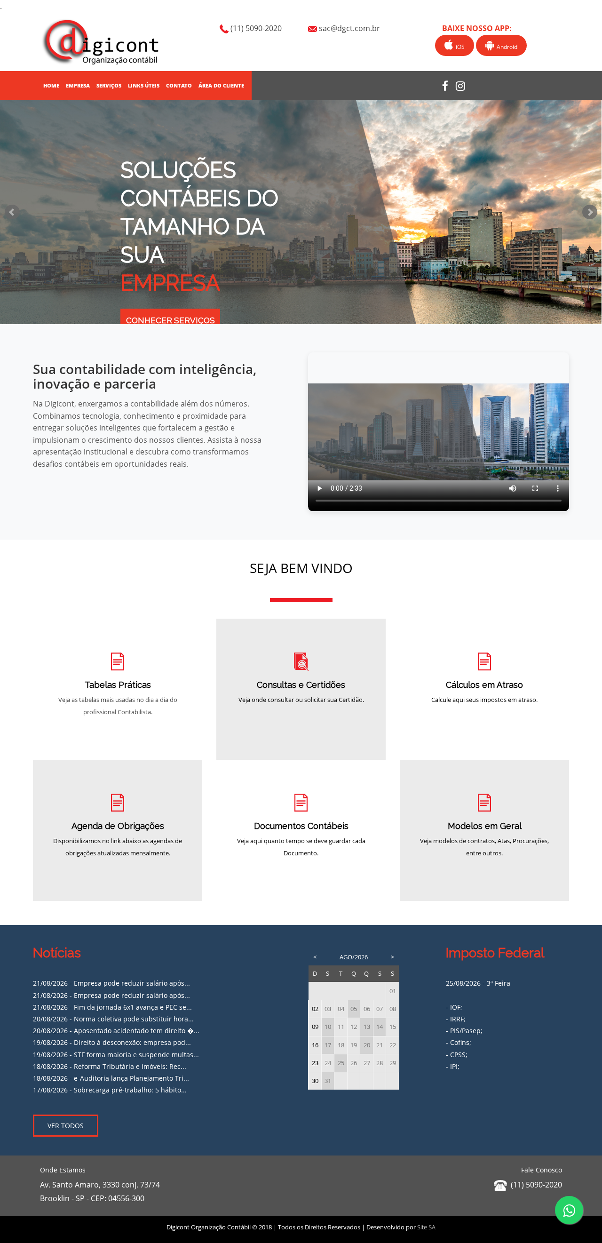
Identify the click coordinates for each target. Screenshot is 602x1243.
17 (328, 1045)
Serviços (108, 85)
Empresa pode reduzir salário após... (132, 983)
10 (328, 1027)
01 (392, 991)
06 (367, 1009)
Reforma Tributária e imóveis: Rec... (130, 1066)
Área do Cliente (221, 85)
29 (392, 1063)
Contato (179, 85)
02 (315, 1009)
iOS (459, 47)
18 (341, 1045)
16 (315, 1045)
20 (367, 1045)
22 (392, 1045)
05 (353, 1009)
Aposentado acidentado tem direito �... (136, 1030)
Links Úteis (143, 85)
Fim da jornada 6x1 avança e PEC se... (133, 1007)
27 (367, 1063)
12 (353, 1027)
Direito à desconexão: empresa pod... (132, 1042)
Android (505, 47)
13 (367, 1027)
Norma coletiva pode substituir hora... (134, 1018)
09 (315, 1027)
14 (379, 1027)
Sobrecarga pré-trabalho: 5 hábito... (130, 1089)
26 (353, 1063)
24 (328, 1063)
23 (315, 1063)
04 (341, 1009)
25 (341, 1063)
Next (589, 212)
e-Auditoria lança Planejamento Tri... (131, 1078)
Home (51, 85)
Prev (12, 212)
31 (328, 1081)
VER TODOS (66, 1125)
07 (379, 1009)
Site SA (426, 1227)
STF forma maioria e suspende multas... (136, 1054)
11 (341, 1027)
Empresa (78, 85)
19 (353, 1045)
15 (392, 1027)
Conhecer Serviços (170, 321)
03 (328, 1009)
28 (379, 1063)
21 (379, 1045)
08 (392, 1009)
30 (315, 1081)
